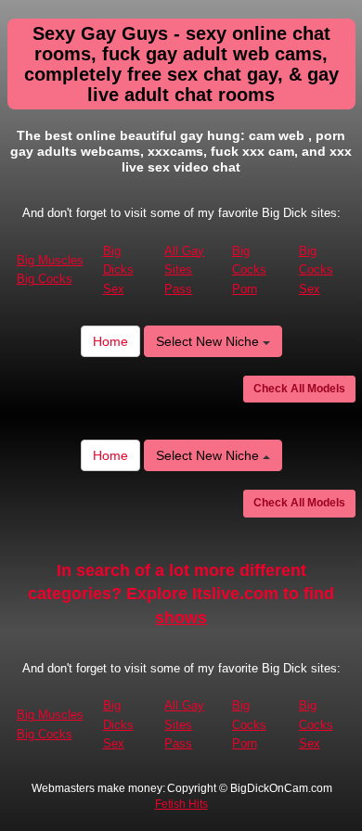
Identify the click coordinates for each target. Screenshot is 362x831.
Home (110, 341)
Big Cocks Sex (316, 270)
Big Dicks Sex (118, 270)
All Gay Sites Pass (184, 270)
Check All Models (299, 388)
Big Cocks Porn (249, 270)
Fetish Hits (181, 804)
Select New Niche (209, 341)
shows (181, 617)
